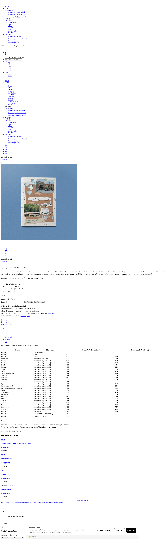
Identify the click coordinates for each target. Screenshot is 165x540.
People (10, 24)
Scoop (10, 29)
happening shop (13, 41)
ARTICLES (8, 20)
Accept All (131, 530)
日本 (9, 66)
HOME (7, 6)
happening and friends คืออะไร (18, 39)
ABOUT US (8, 34)
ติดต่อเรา (28, 503)
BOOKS (7, 19)
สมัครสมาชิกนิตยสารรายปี (17, 17)
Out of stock (4, 485)
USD (10, 76)
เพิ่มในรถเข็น (29, 302)
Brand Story (12, 22)
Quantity (3, 302)
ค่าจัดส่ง (7, 339)
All (9, 84)
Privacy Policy (58, 503)
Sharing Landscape (6, 489)
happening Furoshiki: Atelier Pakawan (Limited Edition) (16, 443)
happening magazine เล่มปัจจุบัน (18, 12)
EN (9, 65)
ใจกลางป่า (3, 474)
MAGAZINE (9, 10)
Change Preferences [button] (104, 530)
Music (10, 88)
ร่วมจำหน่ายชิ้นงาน (18, 503)
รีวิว (6, 342)
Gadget (10, 100)
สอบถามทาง (5, 325)
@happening (51, 313)
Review (10, 27)
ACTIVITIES (9, 33)
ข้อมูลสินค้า (9, 337)
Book (10, 86)
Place (10, 26)
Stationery (11, 96)
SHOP (7, 8)
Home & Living (13, 101)
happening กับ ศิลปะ (14, 36)
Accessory (11, 98)
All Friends (11, 103)
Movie (10, 89)
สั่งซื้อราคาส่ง (5, 322)
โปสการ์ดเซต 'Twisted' (7, 458)
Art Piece (11, 94)
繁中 (9, 70)
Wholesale (11, 105)
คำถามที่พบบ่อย (6, 503)
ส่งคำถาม (4, 320)
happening (4, 159)
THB (10, 74)
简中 (9, 68)
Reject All (119, 530)
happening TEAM (13, 42)
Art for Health (12, 31)
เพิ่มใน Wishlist (39, 302)
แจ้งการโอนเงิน (37, 503)
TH (9, 63)
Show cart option (82, 500)
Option (3, 296)
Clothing (11, 91)
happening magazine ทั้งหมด (17, 14)
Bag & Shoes (12, 93)
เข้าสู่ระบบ (4, 431)
